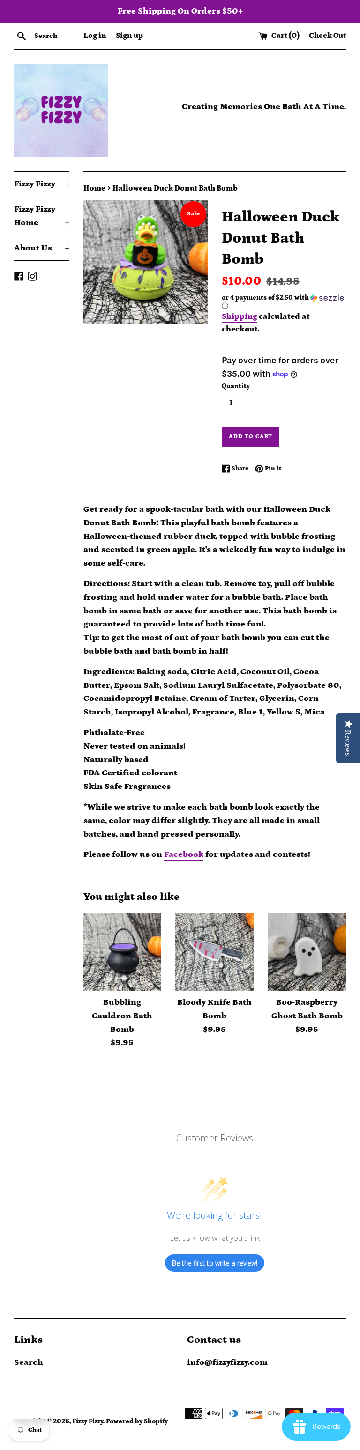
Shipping (239, 316)
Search (28, 1362)
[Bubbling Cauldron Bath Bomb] (122, 952)
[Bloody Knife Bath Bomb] (214, 952)
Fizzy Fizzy (41, 184)
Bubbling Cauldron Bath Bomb (122, 1016)
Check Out (327, 35)
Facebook (183, 854)
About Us (41, 248)
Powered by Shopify (137, 1421)
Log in (94, 35)
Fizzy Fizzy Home (41, 216)
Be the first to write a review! (214, 1263)
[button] (284, 302)
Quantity (236, 386)
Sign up (129, 35)
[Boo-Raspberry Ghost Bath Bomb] (307, 952)
